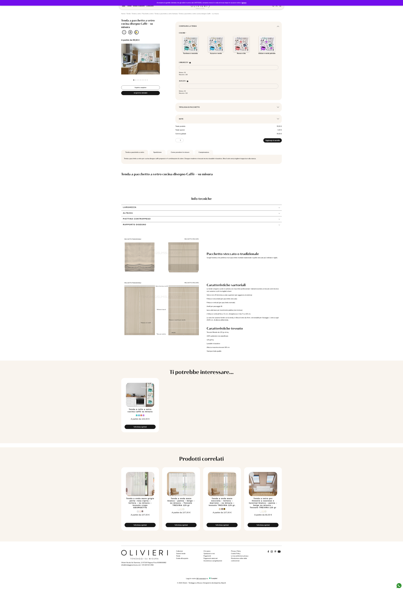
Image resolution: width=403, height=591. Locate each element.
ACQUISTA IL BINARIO (140, 93)
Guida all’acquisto (182, 558)
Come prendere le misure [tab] (180, 152)
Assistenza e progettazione (212, 561)
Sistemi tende (180, 553)
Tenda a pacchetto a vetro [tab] (134, 152)
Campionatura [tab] (204, 152)
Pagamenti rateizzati (210, 558)
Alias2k (223, 583)
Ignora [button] (244, 3)
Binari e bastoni (139, 6)
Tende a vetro (136, 13)
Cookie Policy (235, 553)
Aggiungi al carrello (272, 140)
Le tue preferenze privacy (239, 556)
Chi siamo (206, 551)
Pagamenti (207, 556)
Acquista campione (140, 87)
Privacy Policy (236, 551)
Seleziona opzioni (140, 427)
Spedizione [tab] (157, 152)
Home (123, 13)
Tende (129, 6)
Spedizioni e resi (209, 553)
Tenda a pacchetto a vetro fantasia (166, 13)
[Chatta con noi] (399, 585)
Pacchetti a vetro (147, 13)
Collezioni (150, 6)
